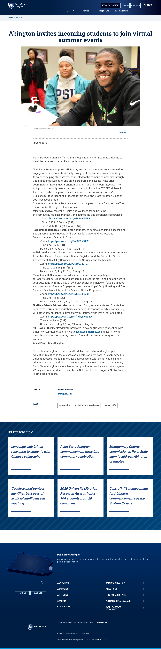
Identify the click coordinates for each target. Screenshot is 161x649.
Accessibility (85, 633)
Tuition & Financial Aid (118, 601)
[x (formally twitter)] (42, 582)
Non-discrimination (72, 633)
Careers (61, 601)
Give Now (135, 5)
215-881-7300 (102, 622)
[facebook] (25, 582)
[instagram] (19, 582)
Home (10, 18)
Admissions (88, 11)
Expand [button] (122, 132)
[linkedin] (31, 582)
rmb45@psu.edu (65, 394)
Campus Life (104, 11)
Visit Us (125, 5)
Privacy (59, 633)
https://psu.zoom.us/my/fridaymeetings (70, 316)
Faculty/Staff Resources (113, 608)
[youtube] (36, 582)
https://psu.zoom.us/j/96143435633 (68, 294)
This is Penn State (115, 595)
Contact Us (63, 606)
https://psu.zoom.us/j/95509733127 (68, 263)
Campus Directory (115, 583)
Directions (111, 589)
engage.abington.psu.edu (88, 331)
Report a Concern (110, 5)
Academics (72, 11)
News (18, 18)
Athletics (62, 595)
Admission (63, 589)
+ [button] (95, 583)
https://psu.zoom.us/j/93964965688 (69, 218)
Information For (121, 11)
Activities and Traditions (87, 405)
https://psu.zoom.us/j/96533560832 (68, 241)
